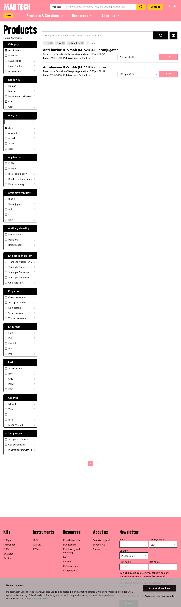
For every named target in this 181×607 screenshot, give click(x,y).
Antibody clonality (18, 228)
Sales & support (101, 540)
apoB (11, 143)
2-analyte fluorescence (20, 267)
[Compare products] (173, 35)
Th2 (10, 414)
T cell (11, 409)
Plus (10, 348)
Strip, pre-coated (17, 313)
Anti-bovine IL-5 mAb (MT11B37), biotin (74, 67)
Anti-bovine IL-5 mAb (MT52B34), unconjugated (80, 50)
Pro (10, 353)
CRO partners (70, 570)
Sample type (15, 433)
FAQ (65, 557)
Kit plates (13, 291)
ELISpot (12, 168)
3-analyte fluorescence (20, 272)
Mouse (12, 91)
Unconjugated (15, 204)
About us (108, 16)
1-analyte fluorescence (20, 261)
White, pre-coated (17, 318)
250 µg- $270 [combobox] (126, 57)
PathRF (12, 343)
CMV (10, 378)
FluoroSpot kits (16, 65)
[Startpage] (17, 9)
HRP (10, 219)
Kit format (14, 326)
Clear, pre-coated (17, 297)
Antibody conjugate (19, 192)
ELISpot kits (14, 60)
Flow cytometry (16, 184)
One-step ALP (15, 282)
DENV (11, 384)
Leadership (99, 544)
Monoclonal (14, 234)
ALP (10, 209)
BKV (10, 373)
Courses (67, 561)
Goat (10, 106)
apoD (11, 148)
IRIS (35, 540)
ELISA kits (13, 55)
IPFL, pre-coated (17, 302)
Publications (70, 544)
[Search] (141, 6)
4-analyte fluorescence (20, 277)
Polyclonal (13, 239)
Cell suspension (16, 444)
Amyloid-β (13, 133)
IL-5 (10, 127)
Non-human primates (19, 96)
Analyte (12, 115)
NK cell (12, 403)
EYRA (36, 549)
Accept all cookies (159, 588)
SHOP (8, 15)
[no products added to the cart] (169, 7)
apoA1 (11, 138)
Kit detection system (20, 255)
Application (14, 157)
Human (12, 85)
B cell (11, 419)
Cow (10, 101)
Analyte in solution (18, 439)
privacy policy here (39, 598)
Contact (155, 6)
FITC (10, 214)
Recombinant (15, 244)
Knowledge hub (71, 540)
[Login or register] (175, 7)
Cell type (13, 397)
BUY (168, 57)
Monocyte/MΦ (15, 424)
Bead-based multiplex (20, 179)
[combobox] (102, 7)
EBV (10, 389)
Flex (10, 332)
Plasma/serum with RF (20, 449)
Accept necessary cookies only (159, 596)
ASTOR (37, 544)
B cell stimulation (17, 173)
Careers (97, 549)
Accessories (14, 71)
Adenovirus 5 (15, 368)
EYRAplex (8, 553)
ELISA (11, 163)
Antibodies (14, 50)
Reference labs (71, 566)
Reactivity (14, 79)
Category (13, 44)
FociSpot (7, 558)
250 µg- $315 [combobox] (126, 74)
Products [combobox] (56, 6)
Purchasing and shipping (71, 551)
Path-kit (13, 362)
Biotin (11, 198)
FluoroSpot (9, 544)
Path (10, 338)
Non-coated (14, 307)
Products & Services (42, 16)
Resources (80, 16)
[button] (48, 43)
